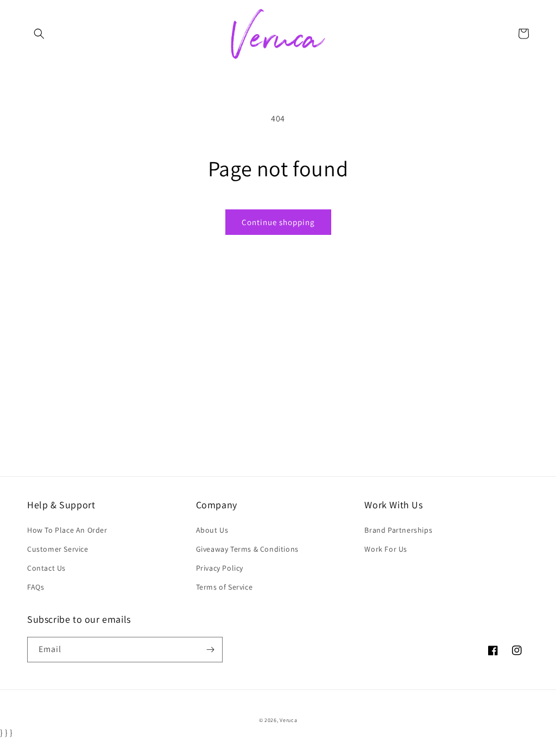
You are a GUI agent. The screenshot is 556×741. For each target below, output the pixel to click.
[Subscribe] (210, 649)
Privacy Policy (219, 568)
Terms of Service (224, 587)
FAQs (35, 587)
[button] (39, 34)
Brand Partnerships (398, 530)
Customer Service (58, 549)
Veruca (288, 720)
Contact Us (46, 568)
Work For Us (385, 549)
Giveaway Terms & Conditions (247, 549)
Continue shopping (278, 222)
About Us (212, 530)
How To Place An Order (67, 530)
